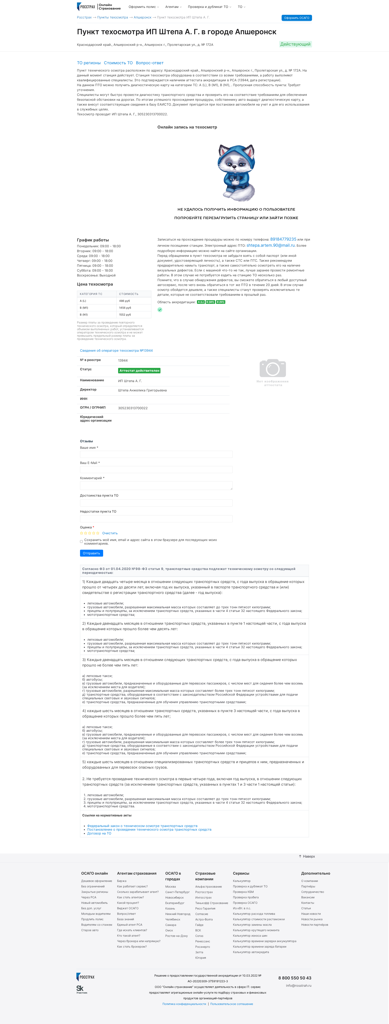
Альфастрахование (208, 886)
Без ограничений (93, 886)
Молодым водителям (96, 913)
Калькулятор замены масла (252, 924)
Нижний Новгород (177, 914)
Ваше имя (88, 447)
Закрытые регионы (94, 891)
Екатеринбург (174, 903)
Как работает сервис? (132, 886)
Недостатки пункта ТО (98, 511)
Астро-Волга (204, 919)
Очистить (110, 533)
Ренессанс (202, 941)
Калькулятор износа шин (250, 935)
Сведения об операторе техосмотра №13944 (116, 350)
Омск (169, 930)
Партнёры (308, 886)
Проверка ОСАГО (245, 902)
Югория (200, 957)
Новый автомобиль (94, 902)
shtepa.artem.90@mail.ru (271, 245)
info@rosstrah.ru (298, 985)
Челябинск (172, 919)
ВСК (198, 930)
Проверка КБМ (243, 891)
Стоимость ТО (118, 62)
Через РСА (88, 897)
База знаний (125, 919)
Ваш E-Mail (88, 463)
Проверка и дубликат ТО (208, 7)
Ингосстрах (203, 897)
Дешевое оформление (96, 881)
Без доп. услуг (91, 908)
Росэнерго (202, 946)
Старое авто (89, 930)
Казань (170, 908)
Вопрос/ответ (126, 913)
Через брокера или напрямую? (138, 941)
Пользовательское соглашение (231, 1004)
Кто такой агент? (128, 935)
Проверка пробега (246, 897)
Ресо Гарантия (205, 908)
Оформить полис (142, 7)
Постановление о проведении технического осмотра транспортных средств (149, 829)
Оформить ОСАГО (296, 17)
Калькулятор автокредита (251, 952)
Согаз (199, 935)
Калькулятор (242, 881)
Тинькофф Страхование (211, 903)
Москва (170, 886)
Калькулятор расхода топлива (254, 913)
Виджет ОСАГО (128, 908)
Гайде (199, 925)
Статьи (306, 908)
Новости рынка (312, 919)
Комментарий (91, 478)
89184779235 (283, 239)
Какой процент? (128, 902)
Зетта (199, 952)
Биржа (121, 881)
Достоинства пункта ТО (99, 495)
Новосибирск (174, 897)
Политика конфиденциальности (184, 1004)
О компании (309, 881)
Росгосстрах (204, 892)
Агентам (171, 7)
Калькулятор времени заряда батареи (259, 946)
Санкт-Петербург (177, 892)
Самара (170, 925)
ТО (240, 7)
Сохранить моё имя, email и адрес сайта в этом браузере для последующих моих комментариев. (150, 541)
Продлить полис (92, 919)
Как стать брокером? (132, 946)
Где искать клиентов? (132, 930)
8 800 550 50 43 (294, 978)
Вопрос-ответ (150, 62)
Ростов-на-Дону (176, 935)
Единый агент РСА (129, 924)
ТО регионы (89, 62)
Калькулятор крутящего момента (256, 930)
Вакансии (307, 897)
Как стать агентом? (130, 897)
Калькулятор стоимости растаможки (259, 919)
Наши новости (311, 913)
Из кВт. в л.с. (242, 908)
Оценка (87, 527)
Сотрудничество (312, 891)
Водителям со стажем (96, 924)
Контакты (307, 902)
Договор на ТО (99, 833)
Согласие (201, 914)
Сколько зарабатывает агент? (138, 891)
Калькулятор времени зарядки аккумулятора (264, 941)
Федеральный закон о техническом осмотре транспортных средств (142, 826)
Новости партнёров (314, 924)
